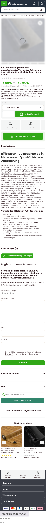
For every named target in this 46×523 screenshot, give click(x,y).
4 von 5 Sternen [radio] (10, 293)
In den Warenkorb (32, 114)
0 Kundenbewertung (19, 78)
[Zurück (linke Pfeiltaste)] (1, 522)
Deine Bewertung (8, 291)
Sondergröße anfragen (25, 136)
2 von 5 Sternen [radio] (5, 293)
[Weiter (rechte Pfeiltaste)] (4, 522)
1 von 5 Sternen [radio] (2, 293)
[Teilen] (4, 518)
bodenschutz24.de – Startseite (13, 15)
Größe (5, 103)
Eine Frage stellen (22, 400)
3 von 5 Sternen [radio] (8, 293)
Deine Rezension (8, 299)
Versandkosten (15, 86)
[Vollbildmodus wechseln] (6, 518)
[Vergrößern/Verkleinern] (9, 518)
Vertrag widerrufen (14, 514)
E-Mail (4, 340)
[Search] (41, 9)
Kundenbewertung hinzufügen (19, 256)
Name (4, 328)
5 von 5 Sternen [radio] (13, 293)
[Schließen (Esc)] (1, 518)
